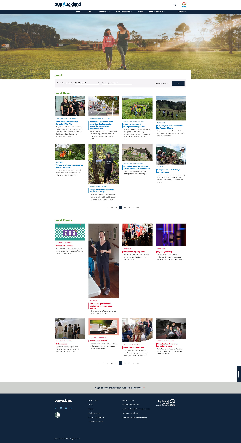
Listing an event (94, 413)
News (90, 405)
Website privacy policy (130, 405)
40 (112, 363)
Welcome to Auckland (130, 413)
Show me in (65, 83)
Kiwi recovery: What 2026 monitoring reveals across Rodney (101, 306)
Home (78, 12)
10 (112, 207)
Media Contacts (128, 400)
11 (116, 207)
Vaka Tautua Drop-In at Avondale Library (167, 345)
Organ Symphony (164, 252)
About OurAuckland (95, 422)
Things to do (103, 12)
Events (90, 409)
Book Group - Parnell (98, 341)
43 (125, 363)
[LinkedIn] (71, 408)
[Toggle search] (174, 4)
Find (178, 83)
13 (125, 207)
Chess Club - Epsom (64, 246)
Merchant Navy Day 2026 (134, 252)
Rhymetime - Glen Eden (133, 347)
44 (129, 363)
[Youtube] (66, 408)
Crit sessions (61, 344)
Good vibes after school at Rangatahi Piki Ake (67, 123)
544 (137, 207)
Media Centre (182, 12)
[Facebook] (56, 408)
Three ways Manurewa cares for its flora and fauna (69, 166)
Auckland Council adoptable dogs (134, 417)
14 (129, 207)
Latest (88, 12)
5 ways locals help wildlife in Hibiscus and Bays (102, 190)
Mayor (140, 12)
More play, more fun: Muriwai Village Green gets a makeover (136, 167)
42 (120, 363)
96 (138, 363)
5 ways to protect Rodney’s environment (168, 171)
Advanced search (161, 83)
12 (120, 207)
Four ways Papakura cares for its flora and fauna (170, 127)
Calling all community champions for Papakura (134, 125)
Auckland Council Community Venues (136, 409)
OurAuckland (93, 400)
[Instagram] (61, 408)
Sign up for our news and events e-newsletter (118, 387)
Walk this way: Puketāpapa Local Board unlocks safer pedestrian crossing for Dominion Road (101, 125)
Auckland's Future (123, 12)
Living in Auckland (156, 12)
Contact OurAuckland (96, 417)
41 (116, 363)
